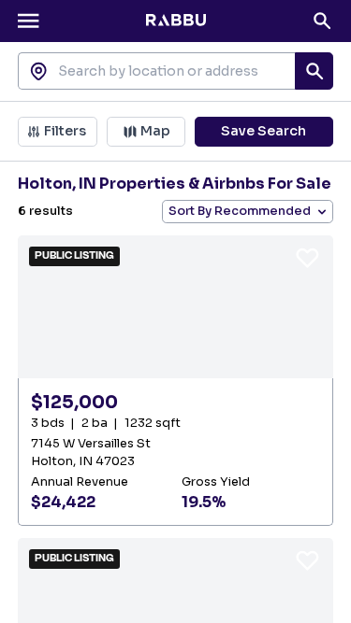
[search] (313, 71)
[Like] (307, 257)
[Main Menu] (28, 20)
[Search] (322, 20)
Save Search (263, 130)
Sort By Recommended (239, 211)
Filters (65, 130)
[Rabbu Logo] (175, 20)
